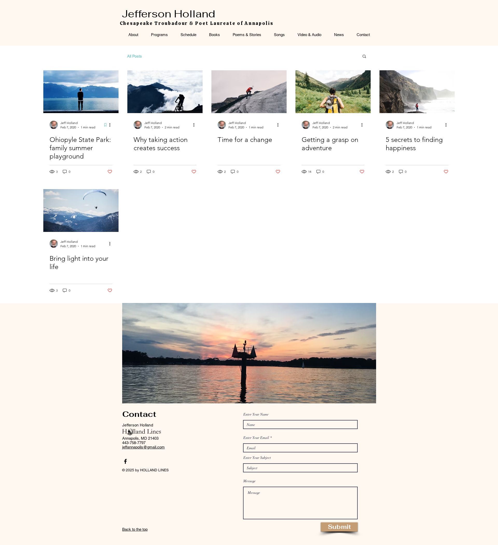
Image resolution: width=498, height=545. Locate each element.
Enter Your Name (255, 414)
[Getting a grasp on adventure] (333, 91)
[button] (364, 56)
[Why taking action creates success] (165, 91)
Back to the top (135, 529)
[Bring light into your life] (81, 210)
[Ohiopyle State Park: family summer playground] (81, 91)
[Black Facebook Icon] (125, 461)
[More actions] (111, 125)
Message (249, 481)
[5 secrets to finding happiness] (417, 91)
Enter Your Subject (257, 457)
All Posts (134, 56)
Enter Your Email (256, 437)
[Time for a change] (249, 91)
